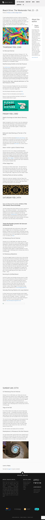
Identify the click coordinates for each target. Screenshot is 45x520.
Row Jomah (16, 143)
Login (24, 489)
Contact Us (25, 484)
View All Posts (34, 57)
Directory (28, 1)
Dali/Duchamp (14, 214)
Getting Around (20, 1)
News (33, 1)
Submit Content (37, 491)
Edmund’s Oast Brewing (21, 137)
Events (38, 1)
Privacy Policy (30, 517)
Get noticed (36, 492)
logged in (10, 469)
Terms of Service (23, 517)
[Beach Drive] (7, 2)
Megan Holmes (19, 12)
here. (22, 91)
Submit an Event (37, 489)
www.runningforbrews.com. (21, 287)
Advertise (19, 4)
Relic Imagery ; (11, 158)
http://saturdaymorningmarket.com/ (13, 300)
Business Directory (27, 482)
